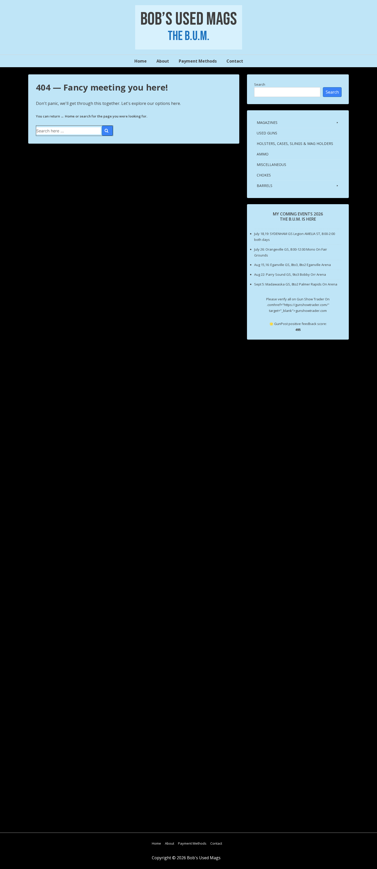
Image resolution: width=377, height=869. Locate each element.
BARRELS (264, 185)
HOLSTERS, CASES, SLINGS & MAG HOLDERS (295, 143)
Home (140, 61)
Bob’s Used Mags (188, 19)
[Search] (107, 131)
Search (259, 84)
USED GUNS (267, 133)
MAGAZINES (267, 122)
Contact (234, 61)
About (162, 61)
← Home (68, 116)
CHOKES (264, 175)
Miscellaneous (271, 164)
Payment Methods (198, 61)
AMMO (263, 154)
